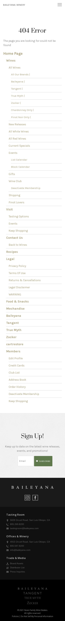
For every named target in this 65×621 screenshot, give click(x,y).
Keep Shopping (18, 230)
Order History (17, 387)
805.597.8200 (16, 546)
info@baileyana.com (19, 550)
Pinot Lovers (16, 202)
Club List (14, 372)
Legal (10, 259)
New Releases (17, 124)
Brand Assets (16, 563)
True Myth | (18, 95)
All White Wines (19, 131)
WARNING (15, 294)
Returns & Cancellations (25, 280)
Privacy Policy (17, 266)
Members (13, 351)
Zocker (11, 337)
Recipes (12, 252)
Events (13, 153)
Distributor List (16, 567)
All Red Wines (17, 138)
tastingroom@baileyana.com (24, 528)
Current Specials (19, 145)
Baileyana (13, 316)
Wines (10, 60)
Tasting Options (19, 216)
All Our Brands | (20, 74)
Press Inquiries (17, 571)
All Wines (15, 67)
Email (15, 458)
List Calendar (19, 159)
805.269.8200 (16, 524)
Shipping (14, 195)
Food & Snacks (17, 301)
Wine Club (15, 181)
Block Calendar (20, 166)
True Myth (13, 330)
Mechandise (15, 308)
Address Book (17, 379)
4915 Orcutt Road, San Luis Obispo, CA (29, 541)
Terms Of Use (17, 273)
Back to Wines (18, 245)
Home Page (13, 53)
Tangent (12, 323)
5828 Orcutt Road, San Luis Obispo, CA (29, 520)
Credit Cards (16, 365)
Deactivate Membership (25, 188)
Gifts (12, 174)
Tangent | (17, 88)
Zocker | (16, 102)
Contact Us (14, 238)
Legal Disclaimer (19, 287)
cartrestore (14, 344)
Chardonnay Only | (22, 110)
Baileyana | (18, 81)
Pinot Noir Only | (21, 117)
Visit (9, 209)
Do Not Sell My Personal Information (37, 616)
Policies (15, 616)
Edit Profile (16, 358)
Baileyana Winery (14, 5)
